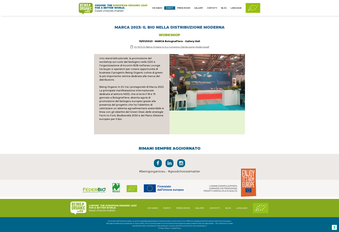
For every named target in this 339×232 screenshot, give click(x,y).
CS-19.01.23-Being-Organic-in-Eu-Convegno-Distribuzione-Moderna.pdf (171, 47)
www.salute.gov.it (200, 226)
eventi (169, 8)
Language (236, 8)
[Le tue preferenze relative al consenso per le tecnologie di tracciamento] (334, 227)
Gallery (198, 8)
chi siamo (157, 8)
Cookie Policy (176, 228)
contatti (212, 8)
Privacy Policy (163, 228)
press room (183, 8)
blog (224, 8)
